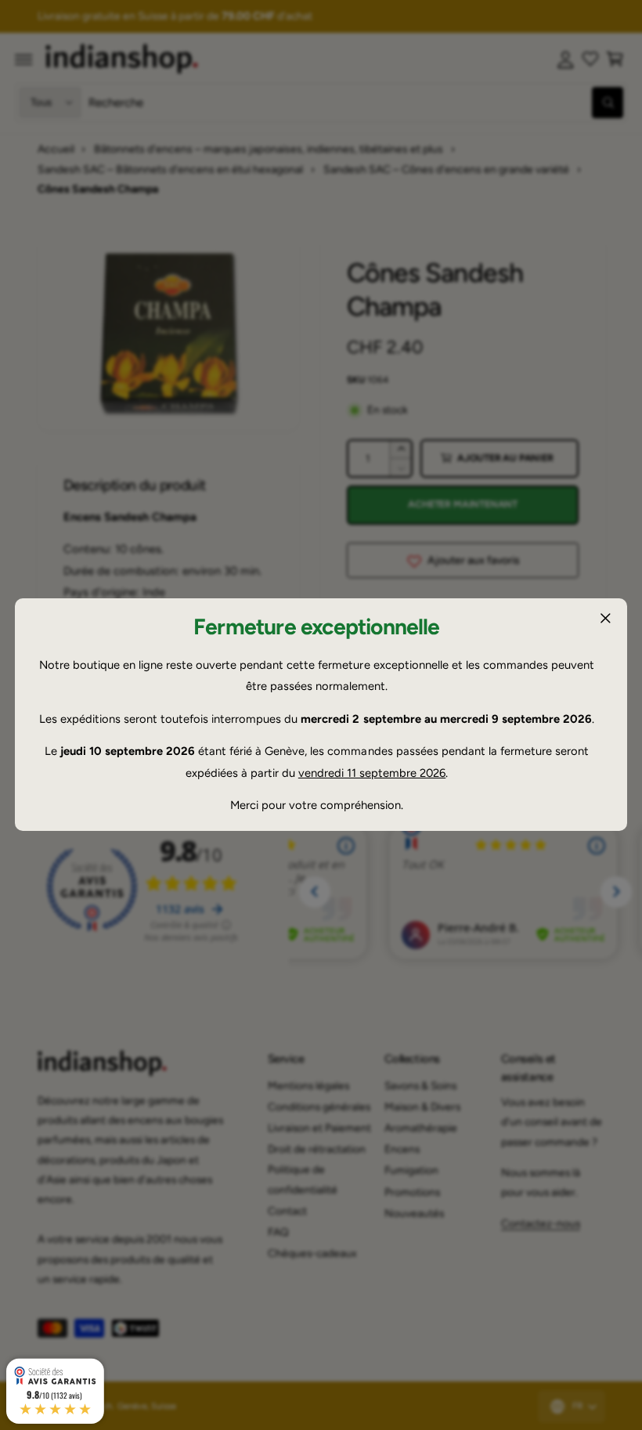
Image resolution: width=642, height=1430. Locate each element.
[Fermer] (605, 619)
